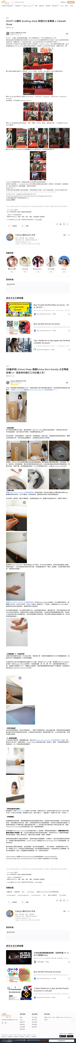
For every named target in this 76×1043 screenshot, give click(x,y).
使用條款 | (17, 1036)
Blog (30, 1035)
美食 (66, 6)
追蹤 (67, 33)
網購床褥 (9, 892)
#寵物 (45, 1017)
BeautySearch (38, 269)
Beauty (20, 1035)
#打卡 (53, 1017)
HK (16, 1035)
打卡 (15, 216)
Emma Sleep (19, 390)
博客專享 (54, 6)
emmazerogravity (23, 895)
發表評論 (11, 284)
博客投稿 (22, 1029)
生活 (7, 366)
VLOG (62, 6)
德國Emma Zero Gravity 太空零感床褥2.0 (40, 390)
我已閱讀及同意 (61, 1040)
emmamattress (36, 895)
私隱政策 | (23, 1036)
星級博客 (48, 6)
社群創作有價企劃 (7, 6)
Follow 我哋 (38, 219)
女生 (7, 18)
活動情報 (42, 216)
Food (25, 1035)
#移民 (45, 1020)
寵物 (31, 216)
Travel (11, 1035)
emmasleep (30, 892)
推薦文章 (41, 6)
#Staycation (67, 1017)
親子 (27, 216)
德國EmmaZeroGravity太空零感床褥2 (48, 892)
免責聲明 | (11, 1036)
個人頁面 (34, 1017)
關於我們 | (4, 1036)
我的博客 (34, 1027)
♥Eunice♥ (12, 269)
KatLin (64, 269)
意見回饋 (22, 1027)
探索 (36, 6)
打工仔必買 (62, 895)
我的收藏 (34, 1022)
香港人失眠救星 (52, 895)
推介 (23, 892)
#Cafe (61, 1017)
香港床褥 (17, 892)
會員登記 (63, 2)
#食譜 (57, 1017)
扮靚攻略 (35, 216)
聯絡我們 (34, 1036)
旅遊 (19, 216)
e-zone (34, 1035)
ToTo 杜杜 (51, 269)
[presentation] (6, 262)
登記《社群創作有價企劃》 (25, 211)
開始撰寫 (70, 2)
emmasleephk (11, 895)
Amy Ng (25, 269)
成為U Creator (27, 6)
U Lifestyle (5, 1035)
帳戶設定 (34, 1020)
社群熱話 (17, 6)
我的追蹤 (34, 1024)
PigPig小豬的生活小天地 (18, 33)
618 (44, 895)
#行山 (49, 1017)
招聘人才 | (29, 1036)
